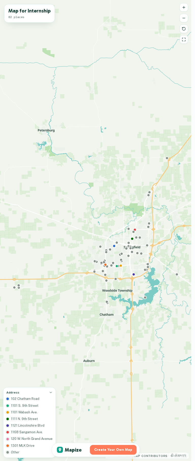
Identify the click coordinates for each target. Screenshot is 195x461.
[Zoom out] (184, 18)
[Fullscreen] (184, 39)
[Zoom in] (184, 7)
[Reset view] (184, 28)
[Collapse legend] (51, 392)
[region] (95, 230)
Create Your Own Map (113, 450)
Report (180, 454)
